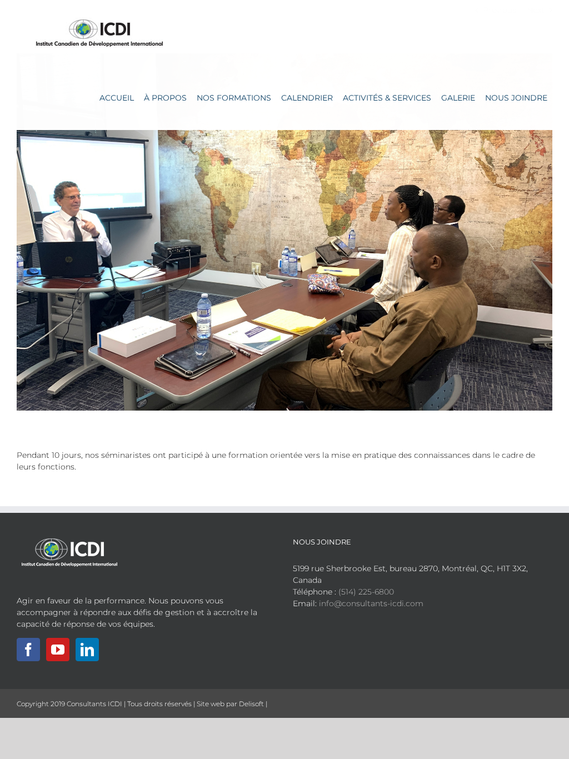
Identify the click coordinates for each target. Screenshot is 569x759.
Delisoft (251, 704)
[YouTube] (57, 649)
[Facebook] (28, 649)
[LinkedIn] (87, 649)
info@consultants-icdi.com (371, 603)
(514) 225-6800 (366, 592)
